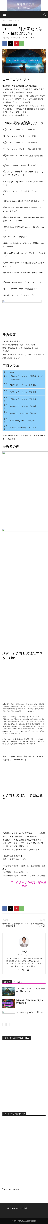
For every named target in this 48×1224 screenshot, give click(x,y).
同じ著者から (19, 982)
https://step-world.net (24, 955)
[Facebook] (4, 43)
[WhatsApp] (21, 43)
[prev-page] (4, 1024)
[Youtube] (29, 970)
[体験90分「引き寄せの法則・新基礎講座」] (8, 1003)
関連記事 (7, 982)
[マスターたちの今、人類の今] (8, 1015)
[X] (10, 43)
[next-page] (7, 1024)
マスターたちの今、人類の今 (29, 1012)
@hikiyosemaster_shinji (17, 1208)
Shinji (7, 38)
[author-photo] (24, 948)
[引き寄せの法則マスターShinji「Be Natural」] (24, 5)
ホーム (4, 21)
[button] (4, 14)
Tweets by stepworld (10, 1189)
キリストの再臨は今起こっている (35, 924)
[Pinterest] (16, 43)
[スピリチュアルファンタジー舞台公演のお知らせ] (8, 991)
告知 (14, 24)
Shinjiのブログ (14, 21)
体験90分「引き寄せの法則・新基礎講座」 (12, 924)
